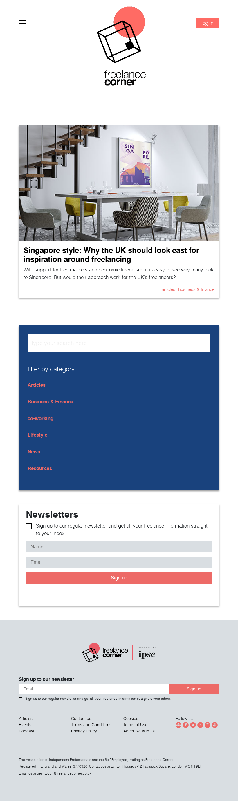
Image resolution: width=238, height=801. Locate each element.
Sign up (119, 578)
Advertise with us (139, 731)
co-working (40, 418)
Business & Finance (196, 289)
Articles (168, 289)
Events (25, 724)
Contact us (81, 718)
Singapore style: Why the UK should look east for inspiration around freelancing (111, 255)
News (34, 452)
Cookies (130, 718)
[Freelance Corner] (119, 48)
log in (207, 23)
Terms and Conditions (91, 724)
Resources (40, 468)
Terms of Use (135, 724)
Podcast (26, 731)
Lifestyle (37, 435)
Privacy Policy (84, 731)
